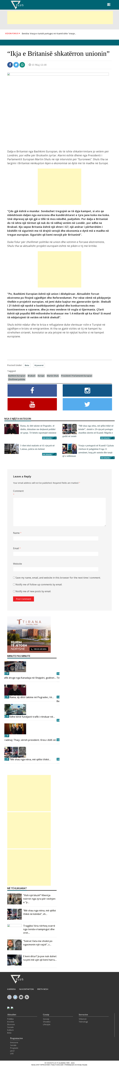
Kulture (10, 1030)
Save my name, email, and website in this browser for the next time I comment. (58, 577)
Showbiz (47, 1021)
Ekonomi (11, 1024)
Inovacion (83, 1014)
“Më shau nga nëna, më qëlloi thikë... (30, 759)
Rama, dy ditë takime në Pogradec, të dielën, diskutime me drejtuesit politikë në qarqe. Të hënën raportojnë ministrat (38, 429)
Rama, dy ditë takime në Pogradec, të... (32, 697)
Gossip (46, 1014)
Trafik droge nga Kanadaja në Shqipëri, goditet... (28, 677)
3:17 (3, 674)
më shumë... (48, 438)
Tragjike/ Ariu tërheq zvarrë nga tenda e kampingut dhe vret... (39, 929)
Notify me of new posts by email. (33, 591)
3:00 (3, 716)
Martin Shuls (53, 375)
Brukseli (31, 375)
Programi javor (14, 1049)
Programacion (16, 1038)
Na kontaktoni (26, 989)
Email (17, 548)
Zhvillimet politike (16, 379)
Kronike (10, 1021)
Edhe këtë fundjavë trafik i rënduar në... (32, 716)
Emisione (14, 1042)
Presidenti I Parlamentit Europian (76, 375)
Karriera (11, 989)
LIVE (12, 1053)
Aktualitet (11, 1014)
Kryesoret (39, 365)
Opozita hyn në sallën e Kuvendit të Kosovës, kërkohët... (48, 33)
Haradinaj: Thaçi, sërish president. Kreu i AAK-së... (29, 740)
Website (17, 563)
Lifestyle (46, 1024)
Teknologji (83, 1021)
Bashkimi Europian (16, 375)
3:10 (3, 697)
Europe (41, 375)
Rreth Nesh (42, 989)
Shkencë (82, 1019)
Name (17, 533)
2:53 (3, 736)
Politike (10, 1019)
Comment (17, 492)
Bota (27, 365)
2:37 (3, 759)
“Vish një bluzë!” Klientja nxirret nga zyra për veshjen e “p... (39, 899)
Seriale (13, 1045)
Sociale (10, 1027)
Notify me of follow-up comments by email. (39, 584)
